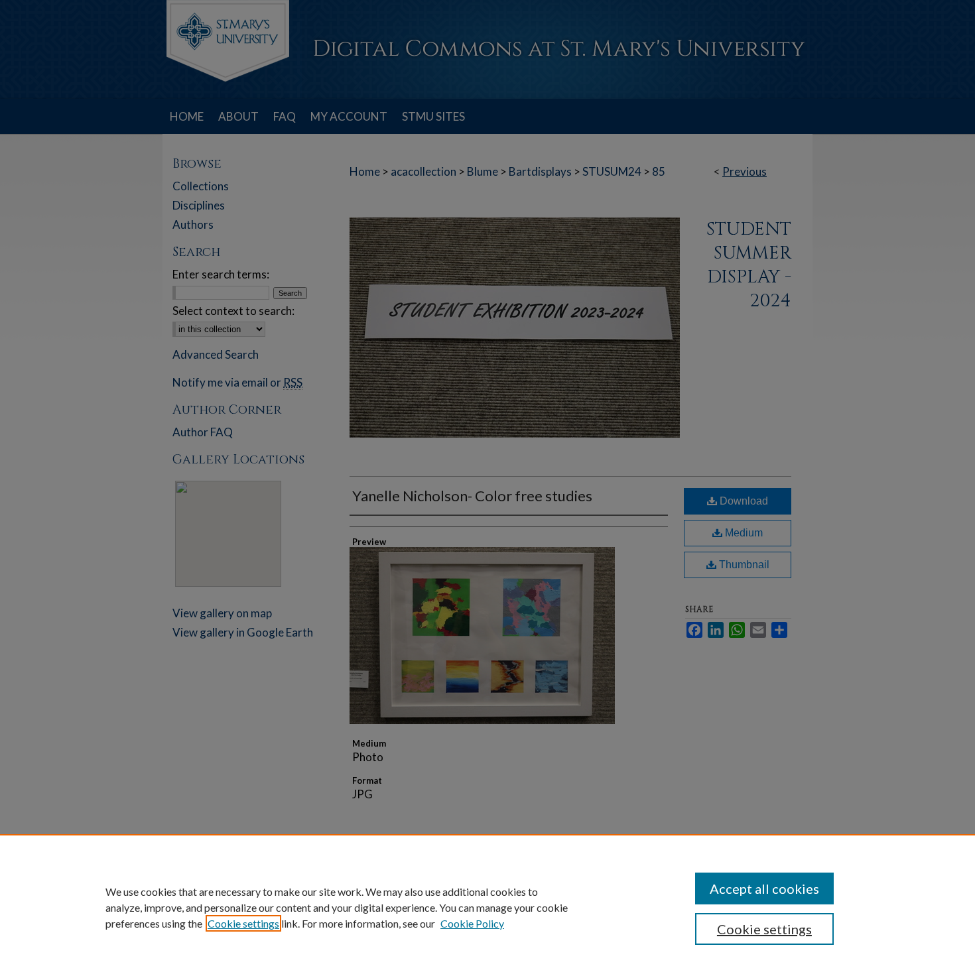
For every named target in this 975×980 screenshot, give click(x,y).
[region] (487, 907)
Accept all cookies (764, 888)
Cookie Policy (472, 923)
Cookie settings (243, 923)
